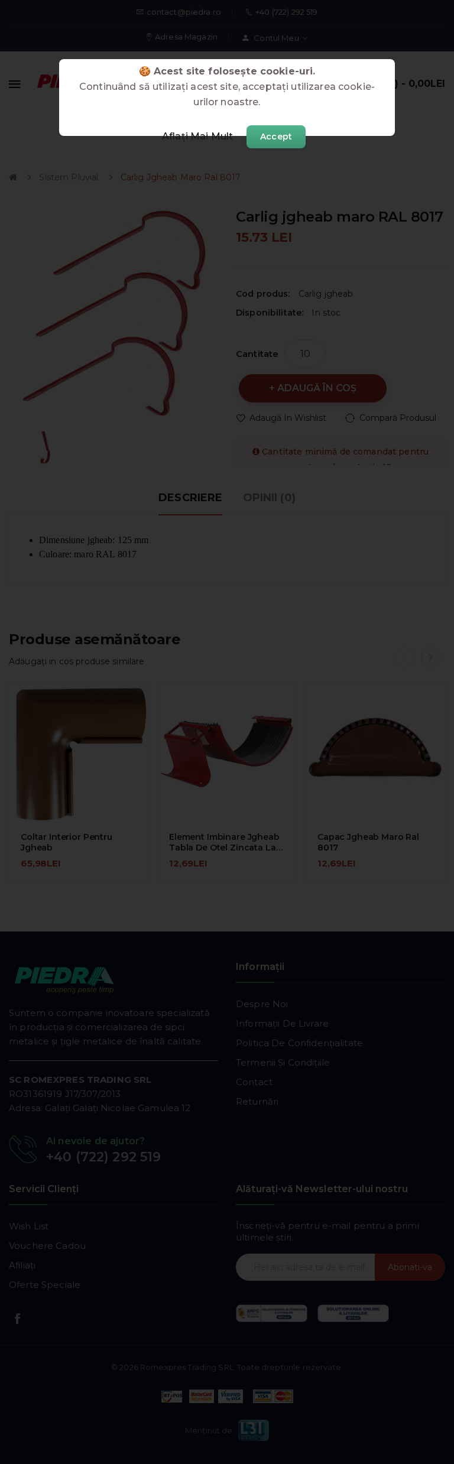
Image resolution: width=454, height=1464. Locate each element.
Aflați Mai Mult (197, 136)
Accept (276, 136)
